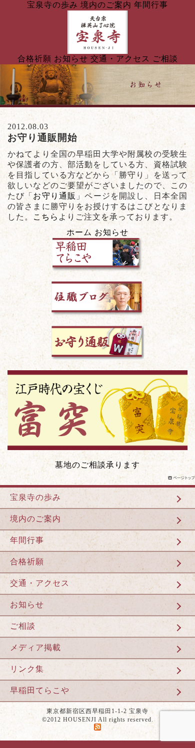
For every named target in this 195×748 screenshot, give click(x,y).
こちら (45, 217)
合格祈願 (35, 58)
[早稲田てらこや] (97, 278)
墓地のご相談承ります (97, 465)
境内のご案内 (106, 4)
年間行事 (151, 4)
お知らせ (71, 58)
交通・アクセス (120, 58)
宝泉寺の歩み (52, 4)
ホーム (79, 232)
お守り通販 (54, 196)
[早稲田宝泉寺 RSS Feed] (97, 728)
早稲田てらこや (40, 690)
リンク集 (27, 669)
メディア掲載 (35, 647)
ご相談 (165, 58)
